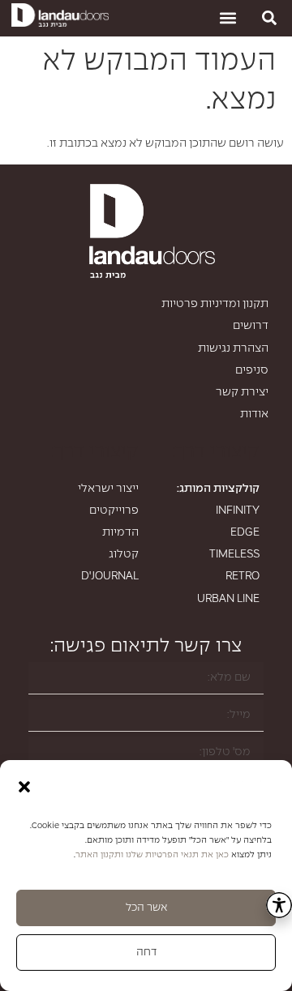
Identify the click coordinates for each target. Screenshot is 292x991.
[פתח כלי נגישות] (279, 905)
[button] (24, 787)
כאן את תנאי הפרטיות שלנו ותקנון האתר (152, 855)
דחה (146, 952)
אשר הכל (146, 908)
